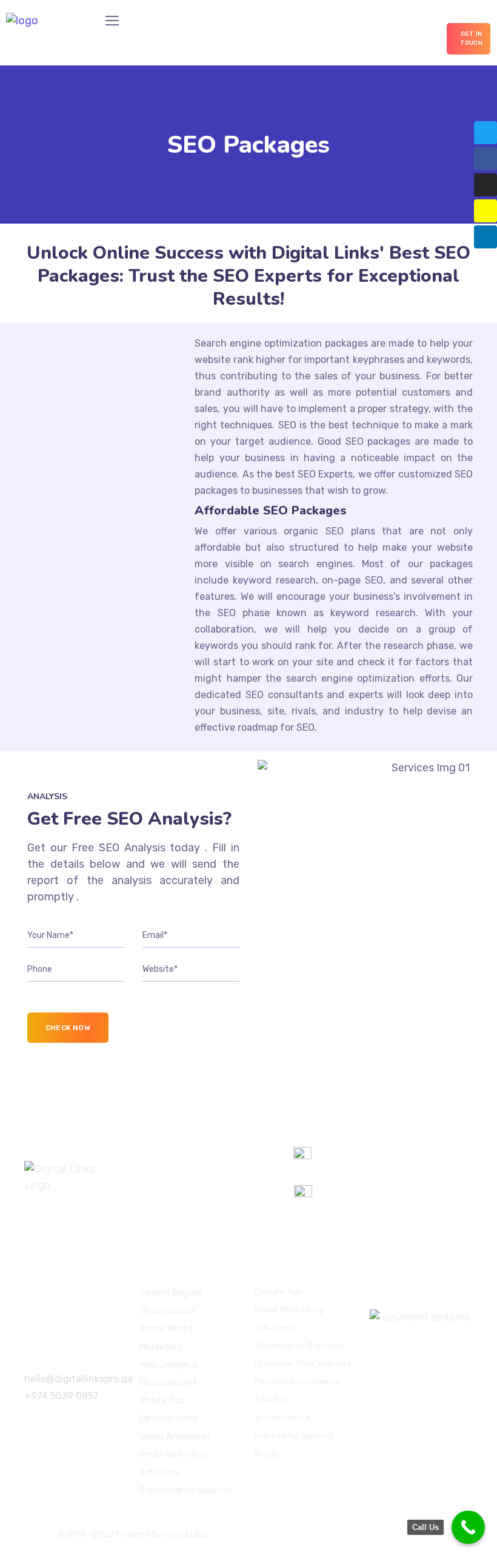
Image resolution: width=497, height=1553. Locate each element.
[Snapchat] (485, 210)
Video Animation (175, 1436)
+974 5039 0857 (61, 1396)
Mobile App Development (168, 1409)
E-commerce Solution (186, 1490)
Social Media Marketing (166, 1337)
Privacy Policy (364, 1534)
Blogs (267, 1453)
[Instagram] (485, 184)
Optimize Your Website (303, 1363)
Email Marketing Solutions (173, 1463)
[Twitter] (485, 132)
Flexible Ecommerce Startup (298, 1390)
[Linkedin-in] (485, 236)
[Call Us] (468, 1527)
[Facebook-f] (485, 158)
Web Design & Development (168, 1373)
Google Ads (279, 1291)
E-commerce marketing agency (294, 1426)
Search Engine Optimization (170, 1301)
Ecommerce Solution (299, 1345)
